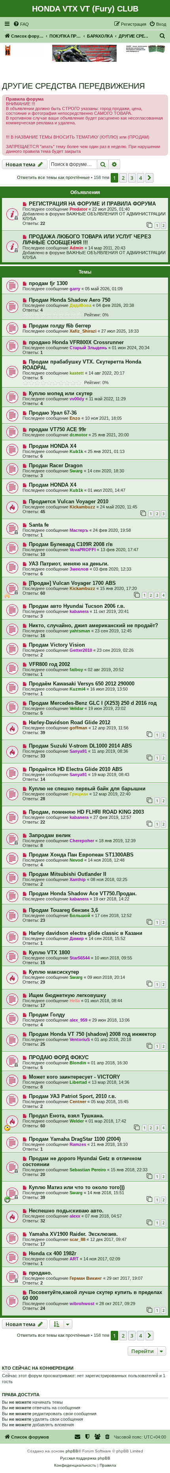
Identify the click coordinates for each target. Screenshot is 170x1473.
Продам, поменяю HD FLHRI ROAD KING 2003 (86, 812)
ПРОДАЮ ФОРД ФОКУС (59, 1057)
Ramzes (78, 1144)
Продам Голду (47, 1015)
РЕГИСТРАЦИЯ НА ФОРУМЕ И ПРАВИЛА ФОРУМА (92, 204)
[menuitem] (21, 24)
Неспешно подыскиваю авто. (66, 1211)
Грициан (79, 794)
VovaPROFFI (83, 549)
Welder (77, 1121)
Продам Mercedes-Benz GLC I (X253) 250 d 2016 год (93, 703)
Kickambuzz (82, 506)
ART (74, 1258)
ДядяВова (80, 305)
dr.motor (78, 434)
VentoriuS (80, 1039)
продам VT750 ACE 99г (57, 429)
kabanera (79, 611)
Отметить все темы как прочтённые (53, 177)
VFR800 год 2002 (49, 664)
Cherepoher (82, 840)
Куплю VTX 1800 (49, 952)
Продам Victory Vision (57, 645)
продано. (40, 1273)
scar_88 (77, 1239)
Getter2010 (81, 650)
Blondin (78, 1062)
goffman (78, 727)
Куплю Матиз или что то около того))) (77, 1187)
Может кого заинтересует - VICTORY (74, 1077)
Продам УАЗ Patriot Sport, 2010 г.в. (72, 1096)
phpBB (72, 1451)
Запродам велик (50, 835)
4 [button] (140, 177)
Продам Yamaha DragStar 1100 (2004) (75, 1139)
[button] (149, 178)
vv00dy (77, 398)
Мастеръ (79, 530)
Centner (78, 1101)
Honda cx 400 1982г (52, 1253)
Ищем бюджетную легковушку (67, 995)
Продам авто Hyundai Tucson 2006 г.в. (77, 606)
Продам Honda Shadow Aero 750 (69, 300)
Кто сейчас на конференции (38, 1368)
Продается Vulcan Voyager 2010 (68, 501)
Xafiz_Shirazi (83, 331)
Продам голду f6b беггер (60, 326)
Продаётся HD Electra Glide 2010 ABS (76, 769)
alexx (75, 1216)
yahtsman (80, 630)
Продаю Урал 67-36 (53, 413)
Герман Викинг (86, 1278)
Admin (76, 248)
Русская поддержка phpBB (85, 1458)
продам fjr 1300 (48, 283)
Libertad (78, 1082)
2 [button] (123, 177)
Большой (80, 915)
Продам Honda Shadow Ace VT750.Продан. (83, 893)
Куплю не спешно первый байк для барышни (87, 789)
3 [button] (131, 177)
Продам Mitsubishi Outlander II (67, 874)
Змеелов (79, 569)
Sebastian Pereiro (88, 1169)
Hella (75, 1000)
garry (75, 288)
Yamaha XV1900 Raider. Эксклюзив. (73, 1234)
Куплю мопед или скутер (61, 393)
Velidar (76, 708)
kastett (77, 373)
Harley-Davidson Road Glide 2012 (69, 722)
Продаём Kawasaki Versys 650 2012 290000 (81, 684)
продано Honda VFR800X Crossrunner (76, 342)
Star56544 (80, 957)
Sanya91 (78, 751)
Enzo (75, 418)
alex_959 (78, 1020)
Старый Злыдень (88, 347)
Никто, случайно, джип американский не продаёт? (93, 625)
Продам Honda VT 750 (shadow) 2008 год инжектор (92, 1034)
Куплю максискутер (54, 972)
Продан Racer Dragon (56, 465)
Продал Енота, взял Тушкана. (66, 1116)
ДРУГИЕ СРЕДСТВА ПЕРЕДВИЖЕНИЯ (73, 86)
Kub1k (76, 451)
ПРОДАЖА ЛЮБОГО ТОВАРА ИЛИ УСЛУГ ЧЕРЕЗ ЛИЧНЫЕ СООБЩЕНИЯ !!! (87, 240)
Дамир (77, 938)
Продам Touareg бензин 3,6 (63, 910)
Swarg (76, 470)
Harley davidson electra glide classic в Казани (85, 933)
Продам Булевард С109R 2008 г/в (71, 544)
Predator (78, 209)
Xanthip (78, 879)
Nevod (76, 860)
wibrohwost (82, 1303)
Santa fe (39, 525)
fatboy (76, 669)
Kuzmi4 (77, 689)
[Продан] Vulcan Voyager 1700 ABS (72, 583)
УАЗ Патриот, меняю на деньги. (69, 564)
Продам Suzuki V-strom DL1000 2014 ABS (80, 746)
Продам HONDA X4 (52, 446)
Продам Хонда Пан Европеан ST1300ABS (81, 855)
